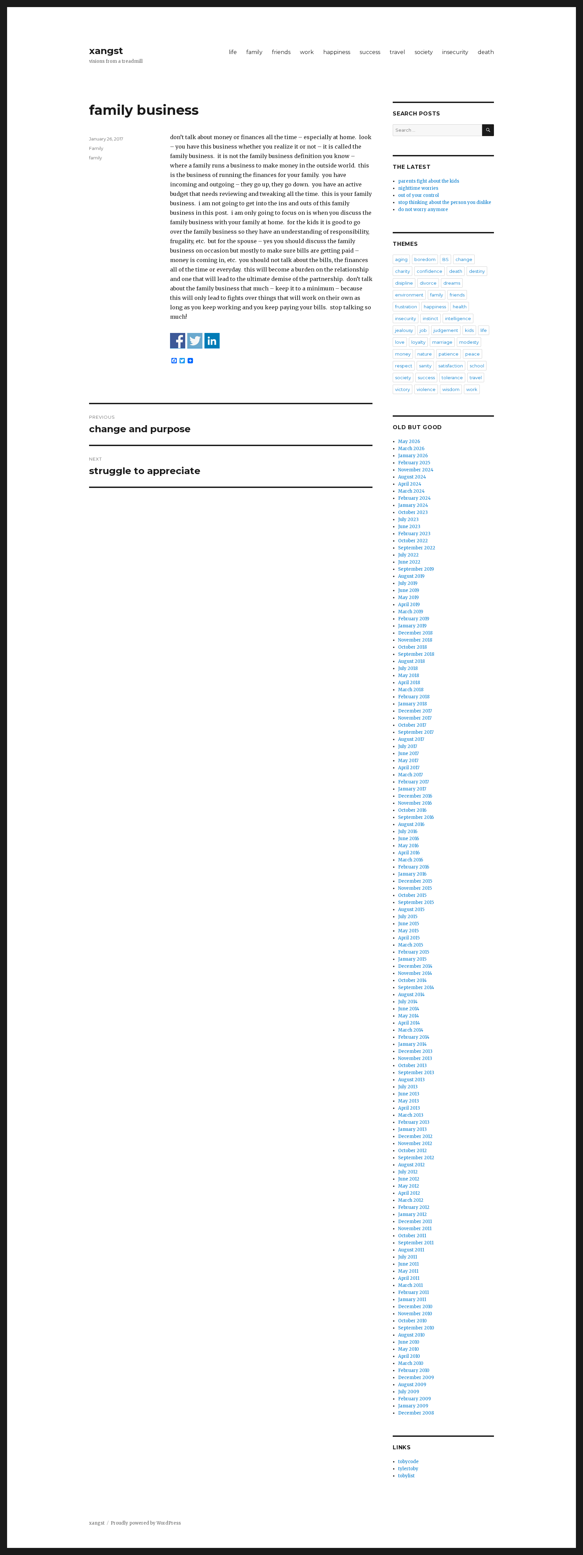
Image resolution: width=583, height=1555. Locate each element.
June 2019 (408, 590)
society (424, 52)
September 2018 (416, 654)
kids (469, 330)
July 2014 (408, 1002)
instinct (430, 318)
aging (401, 259)
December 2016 (415, 796)
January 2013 (412, 1129)
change (463, 259)
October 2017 (412, 725)
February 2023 (414, 534)
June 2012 (408, 1179)
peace (472, 354)
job (423, 330)
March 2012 (410, 1200)
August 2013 (411, 1080)
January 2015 (412, 959)
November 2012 (415, 1143)
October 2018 (412, 647)
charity (402, 271)
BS (445, 259)
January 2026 (413, 456)
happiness (336, 52)
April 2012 (409, 1193)
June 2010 (408, 1342)
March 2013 (410, 1115)
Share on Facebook (177, 340)
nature (424, 354)
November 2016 (415, 803)
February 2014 (413, 1037)
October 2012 (412, 1151)
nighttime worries (418, 188)
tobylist (406, 1476)
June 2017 (408, 753)
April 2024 (409, 484)
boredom (425, 259)
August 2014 (411, 994)
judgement (446, 330)
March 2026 (411, 448)
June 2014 (408, 1009)
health (460, 306)
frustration (406, 306)
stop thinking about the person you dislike (444, 202)
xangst (106, 50)
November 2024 (416, 470)
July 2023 (408, 519)
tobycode (408, 1462)
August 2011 (411, 1250)
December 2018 (415, 633)
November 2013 (415, 1058)
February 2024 (414, 498)
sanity (425, 365)
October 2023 (413, 512)
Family (96, 148)
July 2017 (407, 746)
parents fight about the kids (428, 181)
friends (281, 52)
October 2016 (412, 810)
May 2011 (408, 1271)
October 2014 (412, 980)
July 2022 (408, 555)
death (486, 52)
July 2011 (407, 1257)
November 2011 (415, 1229)
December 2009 (416, 1377)
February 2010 (413, 1370)
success (370, 52)
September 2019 (416, 569)
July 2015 (407, 916)
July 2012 (408, 1172)
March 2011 (410, 1285)
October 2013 (412, 1065)
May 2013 (408, 1101)
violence (426, 389)
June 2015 (408, 924)
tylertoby (408, 1469)
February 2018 (413, 697)
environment (409, 294)
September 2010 (416, 1328)
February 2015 (413, 952)
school (477, 365)
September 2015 (416, 902)
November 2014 (415, 973)
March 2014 (410, 1030)
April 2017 (408, 768)
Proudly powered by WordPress (146, 1523)
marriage (442, 342)
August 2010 (411, 1335)
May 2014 (408, 1016)
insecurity (455, 52)
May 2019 (408, 597)
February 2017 (413, 782)
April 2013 (409, 1108)
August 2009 (412, 1385)
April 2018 (409, 682)
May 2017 (408, 760)
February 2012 (413, 1207)
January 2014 (412, 1044)
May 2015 (408, 931)
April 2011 (408, 1278)
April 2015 (409, 938)
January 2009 (413, 1406)
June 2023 (409, 526)
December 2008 (416, 1413)
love (400, 342)
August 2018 (411, 661)
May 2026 (409, 441)
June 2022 (409, 562)
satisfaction (450, 365)
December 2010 (415, 1307)
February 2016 (413, 867)
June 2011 (408, 1264)
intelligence (458, 318)
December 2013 (415, 1051)
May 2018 (408, 675)
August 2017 (411, 739)
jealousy (404, 330)
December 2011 (415, 1221)
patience (449, 354)
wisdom (451, 389)
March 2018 (410, 690)
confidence (429, 271)
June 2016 (408, 838)
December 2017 (415, 711)
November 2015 (415, 888)
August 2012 (411, 1165)
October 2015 (412, 895)
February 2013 (413, 1122)
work (307, 52)
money (403, 354)
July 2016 (407, 831)
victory (402, 389)
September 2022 (416, 548)
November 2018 (415, 640)
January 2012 (412, 1214)
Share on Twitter (194, 340)
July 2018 (408, 668)
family (254, 52)
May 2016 (408, 846)
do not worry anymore (423, 209)
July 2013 (408, 1087)
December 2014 (415, 966)
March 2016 (410, 860)
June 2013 (408, 1094)
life (233, 52)
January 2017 (412, 789)
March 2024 (411, 491)
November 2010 (415, 1314)
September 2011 (416, 1243)
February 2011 (413, 1292)
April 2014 (409, 1023)
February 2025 (414, 463)
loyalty (418, 342)
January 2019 (412, 626)
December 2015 (415, 881)
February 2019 (413, 619)
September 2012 (416, 1158)
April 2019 (409, 604)
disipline (404, 283)
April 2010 (409, 1356)
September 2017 (416, 732)
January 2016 (412, 874)
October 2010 (412, 1321)
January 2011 (412, 1299)
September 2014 (416, 987)
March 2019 (410, 612)
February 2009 (414, 1399)
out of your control (418, 195)
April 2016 (409, 853)
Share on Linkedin (212, 340)
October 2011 (412, 1236)
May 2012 (408, 1186)
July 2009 (408, 1392)
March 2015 (410, 945)
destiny (477, 271)
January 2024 (413, 505)
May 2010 (408, 1349)
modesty (469, 342)
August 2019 (411, 576)
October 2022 (413, 541)
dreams (451, 283)
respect (403, 365)
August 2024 (412, 477)
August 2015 (411, 909)
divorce (428, 283)
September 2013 (416, 1072)
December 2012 (415, 1136)
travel (397, 52)
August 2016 (411, 824)
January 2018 (412, 704)
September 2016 (416, 817)
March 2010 (410, 1363)
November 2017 (415, 718)
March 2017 (410, 775)
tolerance (452, 377)
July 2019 (407, 583)
